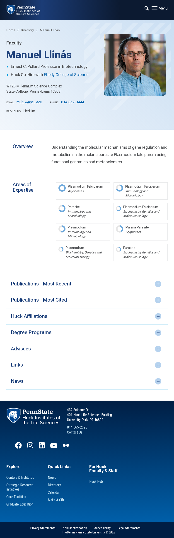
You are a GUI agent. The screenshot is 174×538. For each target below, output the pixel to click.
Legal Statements (129, 528)
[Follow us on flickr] (66, 447)
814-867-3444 (72, 102)
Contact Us (74, 432)
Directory (28, 30)
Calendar (54, 492)
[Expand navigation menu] (147, 8)
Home (11, 30)
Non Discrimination (75, 528)
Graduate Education (19, 504)
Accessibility (102, 528)
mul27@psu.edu (29, 102)
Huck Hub (96, 481)
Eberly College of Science (66, 74)
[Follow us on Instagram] (30, 447)
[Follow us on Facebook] (19, 447)
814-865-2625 (77, 427)
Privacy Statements (43, 528)
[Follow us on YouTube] (54, 447)
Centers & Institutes (20, 477)
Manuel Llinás (50, 30)
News (52, 477)
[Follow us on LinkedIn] (42, 447)
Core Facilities (16, 497)
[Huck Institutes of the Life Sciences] (26, 10)
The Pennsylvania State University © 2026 (88, 532)
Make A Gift (56, 500)
